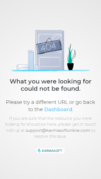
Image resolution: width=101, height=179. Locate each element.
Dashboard (58, 109)
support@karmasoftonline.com (58, 130)
